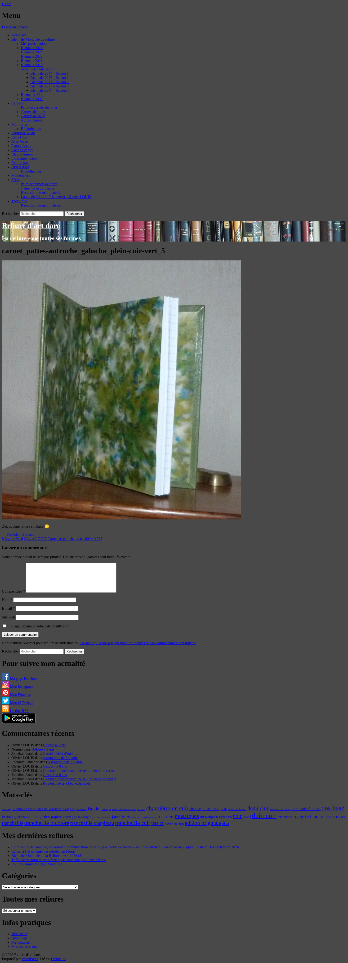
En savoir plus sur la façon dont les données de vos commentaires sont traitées (138, 643)
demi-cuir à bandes (280, 809)
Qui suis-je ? (20, 938)
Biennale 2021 (32, 61)
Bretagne (106, 809)
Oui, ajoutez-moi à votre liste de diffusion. (38, 626)
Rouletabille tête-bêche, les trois (66, 783)
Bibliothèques (31, 129)
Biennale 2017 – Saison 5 (49, 90)
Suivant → (30, 534)
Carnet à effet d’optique (60, 753)
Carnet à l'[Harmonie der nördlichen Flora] (43, 851)
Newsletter (19, 934)
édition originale (203, 823)
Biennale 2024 (32, 52)
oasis (246, 817)
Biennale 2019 (32, 65)
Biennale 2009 (32, 99)
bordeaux (81, 809)
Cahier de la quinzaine (37, 188)
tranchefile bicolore (46, 823)
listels (126, 817)
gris (94, 817)
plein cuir (263, 815)
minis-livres (158, 817)
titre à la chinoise (335, 817)
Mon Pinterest (20, 695)
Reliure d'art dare (31, 225)
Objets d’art (20, 167)
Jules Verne (19, 141)
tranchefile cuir (132, 823)
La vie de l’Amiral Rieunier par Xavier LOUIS (56, 197)
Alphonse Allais (23, 133)
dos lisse (332, 808)
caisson (141, 809)
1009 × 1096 (92, 539)
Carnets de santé (33, 116)
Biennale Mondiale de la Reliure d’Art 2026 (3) (46, 856)
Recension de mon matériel (41, 192)
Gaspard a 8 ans (55, 766)
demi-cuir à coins (306, 808)
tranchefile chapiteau (92, 823)
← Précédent (11, 534)
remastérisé (284, 817)
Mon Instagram (21, 687)
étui (225, 823)
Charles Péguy (22, 150)
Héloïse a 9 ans (54, 745)
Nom (7, 600)
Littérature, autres (24, 158)
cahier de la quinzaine (124, 809)
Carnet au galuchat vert (65, 539)
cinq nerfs (211, 808)
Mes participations (34, 44)
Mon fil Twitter (21, 703)
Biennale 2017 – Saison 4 (49, 86)
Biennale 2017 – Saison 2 (49, 78)
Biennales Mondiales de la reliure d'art (40, 809)
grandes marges (81, 817)
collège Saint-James (233, 809)
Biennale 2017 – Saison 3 (49, 82)
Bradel (94, 808)
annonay (6, 809)
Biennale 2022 (32, 56)
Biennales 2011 (32, 95)
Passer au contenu (15, 27)
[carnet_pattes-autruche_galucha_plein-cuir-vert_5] (121, 518)
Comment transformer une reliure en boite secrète (79, 771)
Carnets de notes (33, 112)
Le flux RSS (19, 711)
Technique (19, 201)
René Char (19, 137)
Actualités (18, 35)
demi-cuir (258, 808)
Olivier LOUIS (35, 539)
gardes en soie (26, 816)
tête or (157, 823)
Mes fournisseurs (24, 947)
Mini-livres (19, 124)
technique (314, 816)
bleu (73, 809)
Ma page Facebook (24, 679)
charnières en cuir (167, 808)
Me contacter (21, 942)
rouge (298, 816)
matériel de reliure (141, 817)
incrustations (104, 817)
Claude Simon (22, 154)
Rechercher (10, 214)
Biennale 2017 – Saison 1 (49, 73)
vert (168, 823)
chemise (195, 809)
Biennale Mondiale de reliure (33, 39)
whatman (178, 823)
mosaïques (187, 816)
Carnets (17, 103)
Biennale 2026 (32, 48)
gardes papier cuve (55, 816)
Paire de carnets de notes (39, 107)
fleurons (7, 817)
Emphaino (58, 959)
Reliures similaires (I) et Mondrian (36, 864)
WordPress (30, 959)
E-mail (8, 608)
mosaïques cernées (216, 816)
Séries (15, 180)
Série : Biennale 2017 (37, 69)
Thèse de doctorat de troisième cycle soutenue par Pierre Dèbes (58, 860)
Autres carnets (31, 120)
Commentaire (13, 591)
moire (170, 817)
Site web (8, 617)
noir (237, 816)
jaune (116, 816)
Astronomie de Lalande (60, 758)
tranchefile (12, 823)
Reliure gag (20, 163)
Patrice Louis (21, 146)
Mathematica (21, 175)
